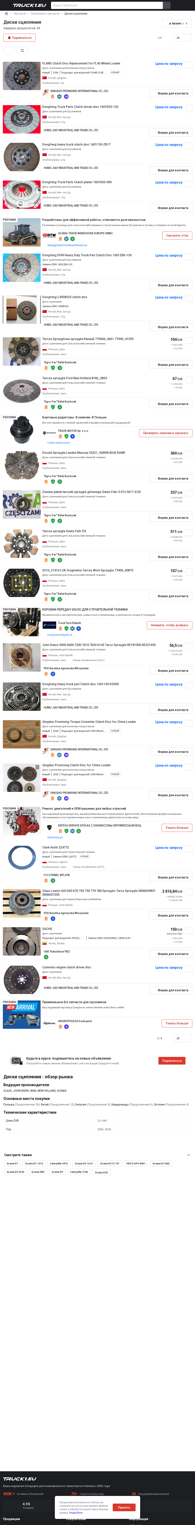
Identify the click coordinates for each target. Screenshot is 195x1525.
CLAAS (7, 1090)
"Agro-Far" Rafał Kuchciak (60, 362)
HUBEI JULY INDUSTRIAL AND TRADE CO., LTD (71, 130)
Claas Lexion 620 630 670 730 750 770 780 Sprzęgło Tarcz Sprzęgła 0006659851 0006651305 (99, 892)
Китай (45, 1104)
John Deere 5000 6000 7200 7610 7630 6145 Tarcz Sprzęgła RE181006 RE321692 (99, 645)
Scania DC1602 (161, 1163)
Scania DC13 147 (109, 1163)
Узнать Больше (177, 828)
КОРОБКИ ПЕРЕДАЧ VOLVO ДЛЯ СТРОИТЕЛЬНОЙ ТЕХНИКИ (85, 609)
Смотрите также (18, 1155)
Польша (8, 1104)
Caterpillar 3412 (59, 1163)
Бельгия (80, 1104)
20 (178, 38)
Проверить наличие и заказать (165, 433)
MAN (33, 1090)
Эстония (159, 1104)
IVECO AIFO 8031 (135, 1163)
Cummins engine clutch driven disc (66, 967)
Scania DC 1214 (34, 1163)
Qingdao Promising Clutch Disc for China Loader (76, 765)
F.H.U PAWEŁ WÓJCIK (57, 875)
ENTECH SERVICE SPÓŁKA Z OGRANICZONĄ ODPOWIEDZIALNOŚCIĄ (99, 825)
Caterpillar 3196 (79, 1171)
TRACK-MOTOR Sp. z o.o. (73, 430)
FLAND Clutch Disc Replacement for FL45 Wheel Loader (81, 63)
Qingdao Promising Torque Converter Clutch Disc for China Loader (89, 722)
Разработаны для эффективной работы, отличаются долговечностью (94, 220)
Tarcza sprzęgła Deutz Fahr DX (64, 531)
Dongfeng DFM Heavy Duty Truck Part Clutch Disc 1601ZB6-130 (87, 255)
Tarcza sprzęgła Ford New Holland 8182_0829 (74, 378)
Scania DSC (101, 1172)
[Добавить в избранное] (188, 65)
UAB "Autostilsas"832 (57, 951)
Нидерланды (120, 1104)
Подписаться (172, 1061)
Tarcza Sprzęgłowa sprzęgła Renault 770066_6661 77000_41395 (87, 339)
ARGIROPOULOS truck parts (75, 1021)
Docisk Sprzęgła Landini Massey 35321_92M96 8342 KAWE (83, 453)
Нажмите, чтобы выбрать (169, 625)
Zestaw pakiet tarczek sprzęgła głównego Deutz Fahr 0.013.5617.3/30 (91, 492)
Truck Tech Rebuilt (69, 623)
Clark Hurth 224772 (55, 847)
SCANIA (61, 1090)
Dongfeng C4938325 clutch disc (64, 297)
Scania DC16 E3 (15, 1171)
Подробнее (76, 1512)
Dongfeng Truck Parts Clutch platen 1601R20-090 (77, 182)
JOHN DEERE (21, 1090)
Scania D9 (57, 1171)
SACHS (47, 929)
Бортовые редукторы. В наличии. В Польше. (74, 417)
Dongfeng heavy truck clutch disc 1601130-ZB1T (76, 144)
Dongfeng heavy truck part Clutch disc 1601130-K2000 (80, 684)
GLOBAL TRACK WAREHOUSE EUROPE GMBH (85, 233)
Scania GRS (37, 1171)
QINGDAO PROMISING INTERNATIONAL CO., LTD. (79, 91)
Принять (124, 1507)
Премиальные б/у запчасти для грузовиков (74, 1002)
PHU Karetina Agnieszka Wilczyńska (66, 668)
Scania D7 (12, 1163)
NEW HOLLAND (47, 1090)
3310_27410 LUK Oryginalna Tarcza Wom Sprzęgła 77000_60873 (87, 570)
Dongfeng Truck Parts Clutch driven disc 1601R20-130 (80, 107)
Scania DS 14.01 (84, 1163)
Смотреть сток (177, 235)
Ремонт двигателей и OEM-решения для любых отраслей (84, 808)
